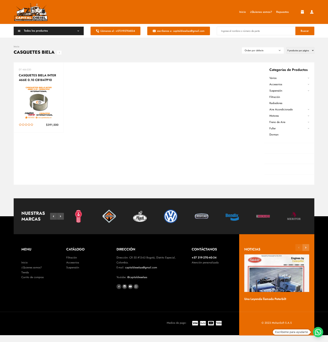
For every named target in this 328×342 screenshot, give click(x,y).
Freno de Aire (277, 122)
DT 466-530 (25, 69)
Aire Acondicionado (281, 109)
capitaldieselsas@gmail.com (141, 267)
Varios (272, 78)
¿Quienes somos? (31, 267)
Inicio (24, 262)
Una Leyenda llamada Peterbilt (265, 299)
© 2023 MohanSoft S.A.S (277, 323)
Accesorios (275, 84)
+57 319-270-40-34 (204, 257)
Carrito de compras (32, 277)
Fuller (272, 128)
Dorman (273, 134)
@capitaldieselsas (137, 277)
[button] (53, 216)
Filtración (274, 97)
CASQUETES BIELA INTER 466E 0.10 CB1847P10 (37, 77)
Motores (274, 116)
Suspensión (275, 91)
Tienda (25, 272)
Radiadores (275, 103)
